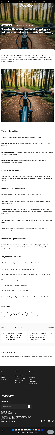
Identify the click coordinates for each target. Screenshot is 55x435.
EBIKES (3, 375)
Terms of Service (19, 380)
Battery (3, 377)
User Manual (32, 377)
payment (31, 379)
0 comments (51, 327)
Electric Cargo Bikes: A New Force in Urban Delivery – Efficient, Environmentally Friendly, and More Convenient (39, 338)
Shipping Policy (32, 381)
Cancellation (32, 375)
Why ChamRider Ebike (19, 375)
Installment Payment (20, 378)
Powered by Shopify (33, 432)
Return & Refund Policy (33, 384)
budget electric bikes (7, 25)
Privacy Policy (18, 382)
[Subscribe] (29, 406)
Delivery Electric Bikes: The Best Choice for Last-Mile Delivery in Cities (14, 337)
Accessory (4, 379)
